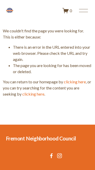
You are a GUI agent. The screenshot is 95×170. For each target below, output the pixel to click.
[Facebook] (51, 155)
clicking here (75, 81)
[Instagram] (59, 155)
